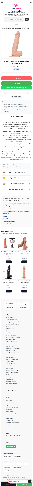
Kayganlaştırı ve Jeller (9, 221)
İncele (8, 262)
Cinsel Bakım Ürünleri (11, 383)
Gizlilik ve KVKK (10, 420)
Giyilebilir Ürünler (10, 361)
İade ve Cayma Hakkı (11, 416)
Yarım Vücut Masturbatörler (13, 352)
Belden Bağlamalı (17, 467)
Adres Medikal (12, 475)
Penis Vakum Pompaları (12, 344)
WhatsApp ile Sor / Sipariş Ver (16, 88)
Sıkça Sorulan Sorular (11, 405)
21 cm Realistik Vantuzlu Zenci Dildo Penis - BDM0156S (8, 281)
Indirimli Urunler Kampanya (12, 319)
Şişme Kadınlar (9, 355)
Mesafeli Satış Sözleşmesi (12, 422)
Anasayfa (4, 28)
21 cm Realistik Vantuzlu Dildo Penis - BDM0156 (24, 252)
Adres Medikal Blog (10, 427)
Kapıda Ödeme (9, 411)
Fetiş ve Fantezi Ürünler (12, 370)
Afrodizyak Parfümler (11, 381)
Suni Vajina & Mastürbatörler (13, 348)
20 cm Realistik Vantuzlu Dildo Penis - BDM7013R (24, 281)
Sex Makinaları (9, 368)
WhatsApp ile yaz (11, 446)
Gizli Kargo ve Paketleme (12, 407)
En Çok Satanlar (7, 224)
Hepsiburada (7, 460)
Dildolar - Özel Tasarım (11, 335)
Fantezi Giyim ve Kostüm (12, 372)
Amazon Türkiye (7, 456)
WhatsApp (24, 484)
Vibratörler (6, 218)
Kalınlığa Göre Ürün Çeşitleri (13, 324)
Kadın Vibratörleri (10, 328)
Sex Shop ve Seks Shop (9, 464)
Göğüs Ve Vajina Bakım (11, 363)
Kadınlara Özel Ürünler (11, 341)
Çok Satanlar (7, 470)
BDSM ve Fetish (10, 374)
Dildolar (16, 69)
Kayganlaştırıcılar (10, 377)
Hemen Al (16, 83)
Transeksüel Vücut (10, 350)
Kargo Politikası (9, 418)
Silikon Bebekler (10, 357)
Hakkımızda (9, 400)
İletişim (7, 402)
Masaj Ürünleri (9, 379)
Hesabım (8, 424)
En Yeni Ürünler (10, 317)
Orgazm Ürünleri (10, 366)
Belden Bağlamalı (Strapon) (13, 337)
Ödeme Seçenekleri (11, 413)
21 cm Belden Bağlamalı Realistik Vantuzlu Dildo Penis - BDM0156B (8, 253)
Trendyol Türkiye (17, 456)
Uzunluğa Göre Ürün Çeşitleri (13, 322)
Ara (27, 19)
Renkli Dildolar (9, 333)
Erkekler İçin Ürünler (11, 339)
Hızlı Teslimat (9, 409)
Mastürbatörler (7, 467)
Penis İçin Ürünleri (10, 346)
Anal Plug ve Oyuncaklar (12, 359)
